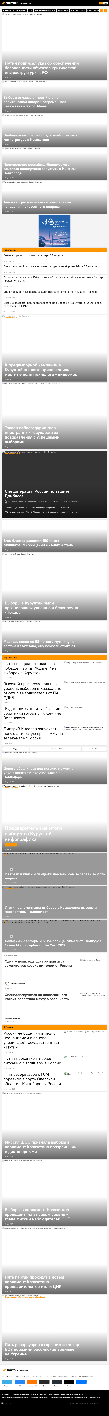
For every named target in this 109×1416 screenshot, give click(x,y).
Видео (18, 1376)
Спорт (42, 1376)
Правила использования (20, 1394)
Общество (25, 1376)
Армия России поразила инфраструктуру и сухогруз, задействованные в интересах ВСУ (41, 502)
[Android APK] (6, 1404)
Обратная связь (95, 1397)
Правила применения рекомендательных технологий (68, 1397)
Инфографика (51, 1376)
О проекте (5, 1394)
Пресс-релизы (54, 1394)
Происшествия (7, 1376)
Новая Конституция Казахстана (81, 1376)
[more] (104, 77)
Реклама (43, 1394)
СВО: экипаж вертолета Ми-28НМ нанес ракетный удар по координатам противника (42, 512)
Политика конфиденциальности (72, 1394)
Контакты (34, 1394)
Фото (7, 855)
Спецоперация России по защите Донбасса (54, 484)
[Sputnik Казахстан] (10, 5)
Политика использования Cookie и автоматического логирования (24, 1397)
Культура (35, 1376)
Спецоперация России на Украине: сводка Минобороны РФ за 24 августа (37, 507)
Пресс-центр (11, 317)
